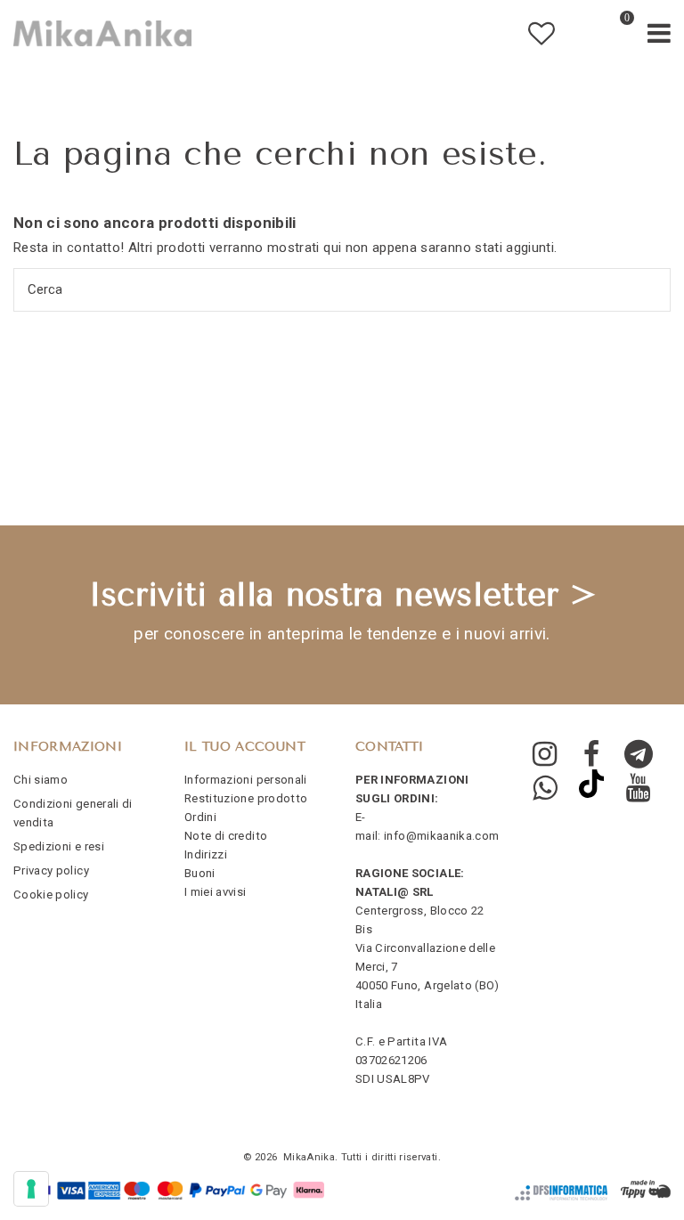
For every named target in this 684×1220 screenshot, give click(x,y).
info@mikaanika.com (441, 835)
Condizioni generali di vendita (73, 813)
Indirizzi (205, 854)
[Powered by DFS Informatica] (561, 1192)
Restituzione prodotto (245, 798)
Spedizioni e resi (58, 846)
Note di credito (225, 835)
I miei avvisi (215, 892)
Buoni (200, 873)
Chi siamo (40, 779)
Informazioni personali (245, 779)
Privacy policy (51, 870)
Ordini (200, 817)
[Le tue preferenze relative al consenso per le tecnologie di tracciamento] (31, 1189)
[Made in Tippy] (646, 1189)
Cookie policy (51, 894)
